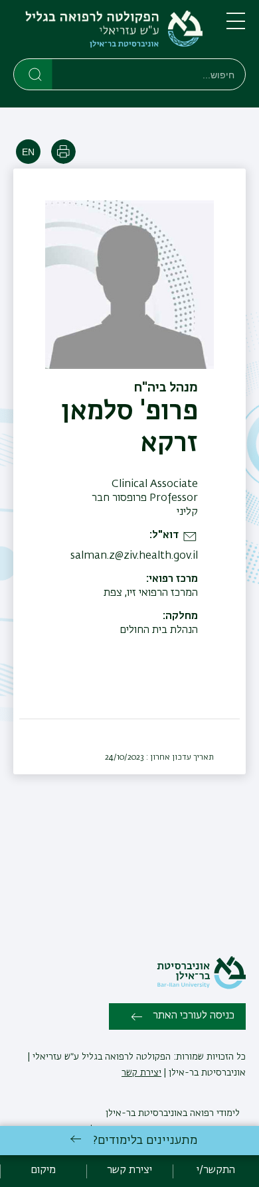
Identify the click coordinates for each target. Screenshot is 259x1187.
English (28, 151)
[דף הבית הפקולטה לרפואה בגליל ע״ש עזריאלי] (109, 31)
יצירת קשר (141, 1073)
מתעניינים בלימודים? (145, 1141)
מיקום (43, 1170)
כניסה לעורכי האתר (193, 1016)
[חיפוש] (33, 73)
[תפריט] (235, 26)
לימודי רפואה (213, 1113)
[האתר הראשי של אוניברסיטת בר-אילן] (201, 986)
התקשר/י (216, 1170)
